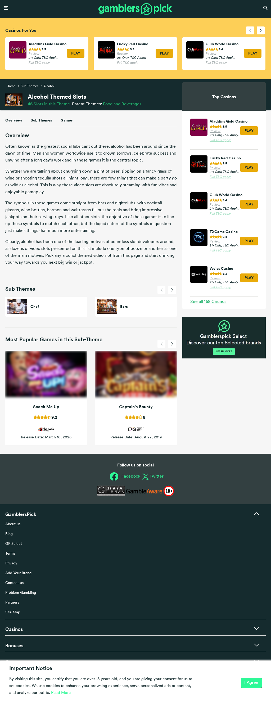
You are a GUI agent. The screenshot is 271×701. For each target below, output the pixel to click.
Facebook (130, 476)
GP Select (13, 544)
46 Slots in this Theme (49, 104)
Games (67, 120)
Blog (9, 534)
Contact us (14, 583)
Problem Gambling (20, 593)
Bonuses (14, 645)
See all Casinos (208, 302)
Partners (12, 603)
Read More (61, 693)
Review (34, 54)
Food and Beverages (122, 104)
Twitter (157, 476)
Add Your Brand (18, 573)
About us (12, 524)
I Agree (251, 683)
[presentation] (250, 30)
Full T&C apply (39, 63)
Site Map (12, 612)
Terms (10, 554)
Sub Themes (41, 120)
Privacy (11, 563)
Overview (13, 120)
